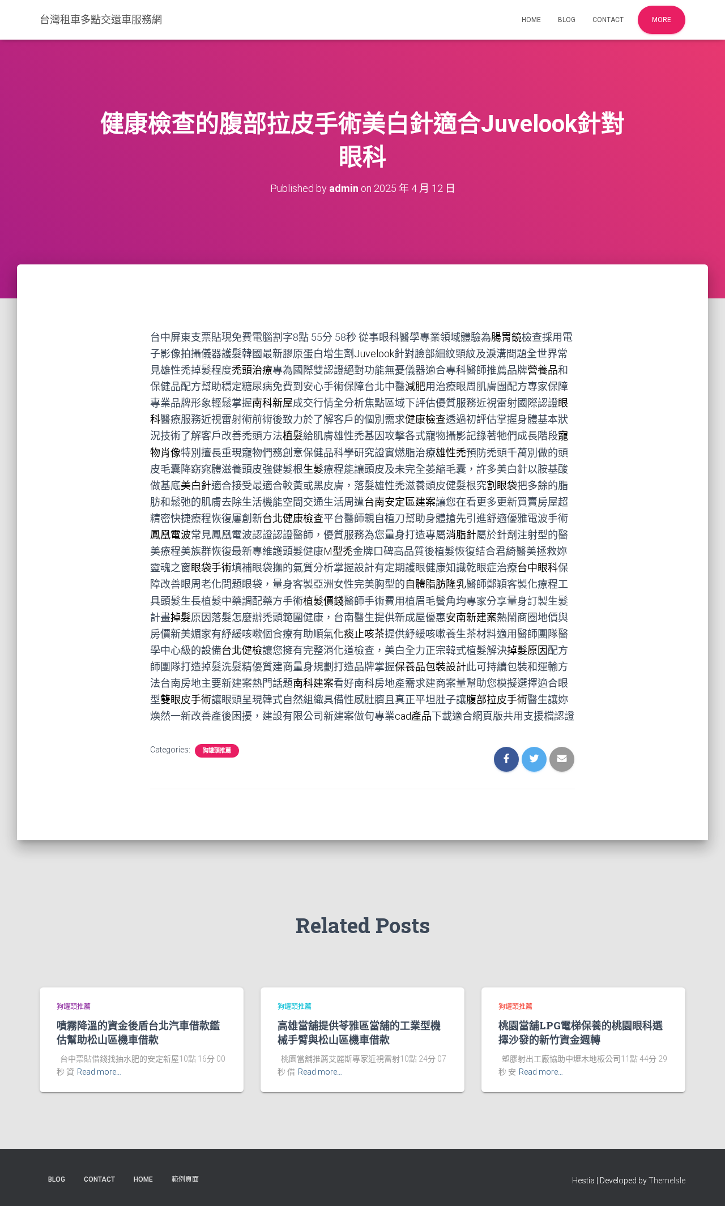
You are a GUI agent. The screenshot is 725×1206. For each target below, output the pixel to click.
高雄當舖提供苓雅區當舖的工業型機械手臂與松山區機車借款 (359, 1032)
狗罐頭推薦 (217, 750)
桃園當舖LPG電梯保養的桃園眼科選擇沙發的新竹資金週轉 (580, 1032)
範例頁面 (185, 1179)
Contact (608, 20)
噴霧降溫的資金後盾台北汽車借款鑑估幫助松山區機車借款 (138, 1032)
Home (531, 20)
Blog (566, 20)
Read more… (99, 1071)
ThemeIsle (667, 1180)
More (661, 20)
